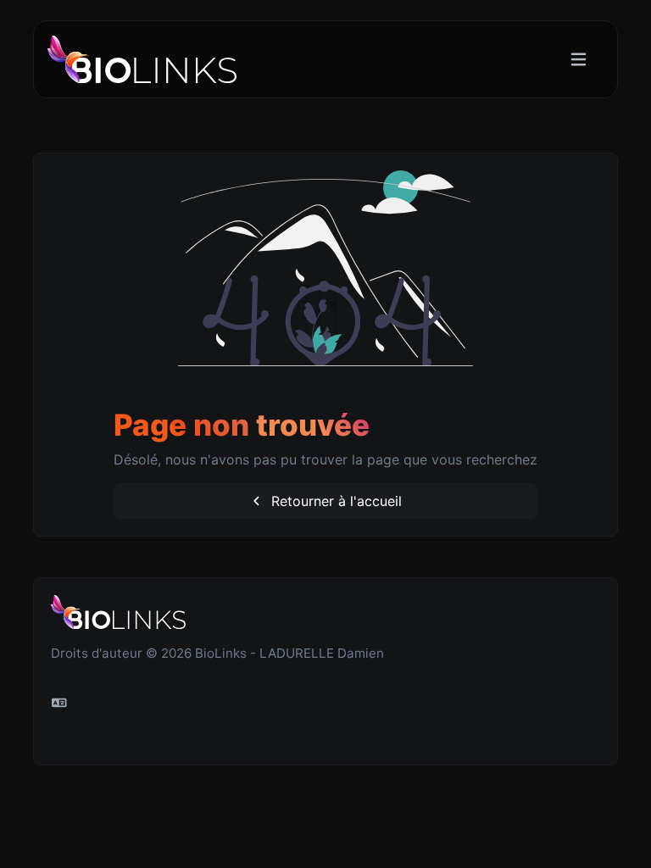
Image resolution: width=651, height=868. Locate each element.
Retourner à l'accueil (334, 500)
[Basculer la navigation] (579, 59)
